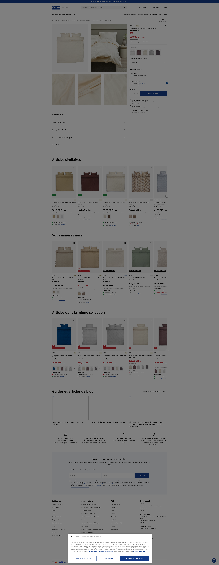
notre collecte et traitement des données (101, 551)
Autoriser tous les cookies (134, 558)
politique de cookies (139, 551)
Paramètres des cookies (83, 558)
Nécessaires (109, 558)
